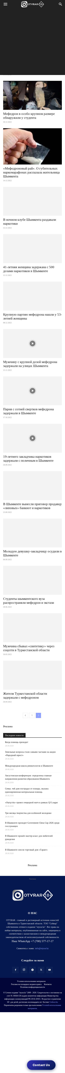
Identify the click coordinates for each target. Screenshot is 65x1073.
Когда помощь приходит (16, 742)
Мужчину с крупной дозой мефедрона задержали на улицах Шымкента (30, 364)
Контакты (48, 984)
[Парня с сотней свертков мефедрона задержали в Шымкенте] (32, 390)
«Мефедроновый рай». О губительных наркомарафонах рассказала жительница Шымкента (31, 172)
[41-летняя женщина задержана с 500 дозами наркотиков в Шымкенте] (32, 248)
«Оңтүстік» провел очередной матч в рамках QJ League (31, 802)
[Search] (60, 4)
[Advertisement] (32, 42)
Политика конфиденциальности (32, 987)
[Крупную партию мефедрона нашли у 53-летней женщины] (32, 296)
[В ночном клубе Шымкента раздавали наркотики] (32, 201)
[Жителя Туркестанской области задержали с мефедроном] (32, 675)
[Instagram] (24, 970)
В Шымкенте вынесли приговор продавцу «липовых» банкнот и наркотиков (32, 506)
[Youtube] (49, 970)
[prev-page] (25, 715)
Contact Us (41, 1065)
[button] (5, 4)
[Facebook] (15, 970)
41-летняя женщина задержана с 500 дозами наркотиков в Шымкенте (28, 269)
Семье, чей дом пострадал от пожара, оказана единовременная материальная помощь (26, 790)
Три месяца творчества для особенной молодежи (28, 813)
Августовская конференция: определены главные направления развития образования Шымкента (28, 777)
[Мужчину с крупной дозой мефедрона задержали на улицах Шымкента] (32, 343)
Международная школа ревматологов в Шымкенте (29, 766)
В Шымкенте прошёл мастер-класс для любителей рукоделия (29, 837)
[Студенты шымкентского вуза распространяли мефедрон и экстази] (32, 580)
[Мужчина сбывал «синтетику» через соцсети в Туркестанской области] (32, 627)
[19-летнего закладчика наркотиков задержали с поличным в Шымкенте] (32, 438)
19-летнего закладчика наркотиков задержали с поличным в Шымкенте (28, 458)
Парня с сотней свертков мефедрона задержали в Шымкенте (28, 411)
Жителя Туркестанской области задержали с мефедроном (25, 695)
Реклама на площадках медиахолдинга (26, 984)
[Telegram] (32, 970)
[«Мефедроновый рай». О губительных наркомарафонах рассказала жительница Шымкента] (32, 146)
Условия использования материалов (31, 981)
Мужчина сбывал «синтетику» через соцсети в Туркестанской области (28, 648)
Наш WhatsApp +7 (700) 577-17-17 (32, 941)
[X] (41, 970)
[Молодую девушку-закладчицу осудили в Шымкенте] (32, 533)
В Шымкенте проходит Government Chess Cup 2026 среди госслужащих (32, 824)
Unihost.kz (54, 1002)
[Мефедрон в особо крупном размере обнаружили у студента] (32, 95)
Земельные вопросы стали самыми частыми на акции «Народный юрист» (30, 753)
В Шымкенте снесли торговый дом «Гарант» (26, 850)
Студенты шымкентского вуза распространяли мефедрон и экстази (28, 601)
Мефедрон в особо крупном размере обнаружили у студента (29, 116)
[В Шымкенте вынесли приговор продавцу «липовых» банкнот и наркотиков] (32, 485)
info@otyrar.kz (42, 948)
